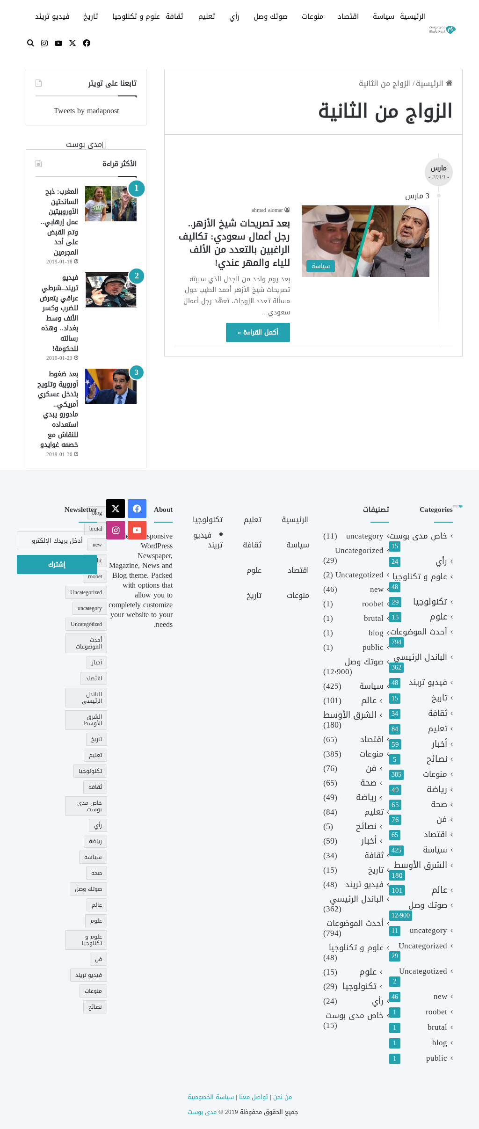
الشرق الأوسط (420, 865)
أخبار (439, 744)
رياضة (437, 789)
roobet (436, 1012)
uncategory (428, 930)
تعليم (206, 16)
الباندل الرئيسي (420, 657)
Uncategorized (423, 946)
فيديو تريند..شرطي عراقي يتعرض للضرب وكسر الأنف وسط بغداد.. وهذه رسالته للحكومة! (59, 313)
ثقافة (174, 16)
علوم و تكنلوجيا (136, 16)
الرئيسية (413, 16)
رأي (234, 16)
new (440, 996)
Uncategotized (423, 971)
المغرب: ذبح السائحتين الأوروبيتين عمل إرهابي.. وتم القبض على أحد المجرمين (59, 222)
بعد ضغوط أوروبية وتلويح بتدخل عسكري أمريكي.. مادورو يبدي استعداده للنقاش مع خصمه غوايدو (57, 409)
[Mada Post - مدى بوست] (442, 30)
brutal (437, 1027)
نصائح (437, 759)
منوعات (313, 16)
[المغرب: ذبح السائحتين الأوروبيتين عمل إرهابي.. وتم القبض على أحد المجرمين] (111, 203)
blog (439, 1043)
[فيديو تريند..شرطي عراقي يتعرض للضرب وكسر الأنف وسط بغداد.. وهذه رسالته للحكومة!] (111, 289)
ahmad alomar (267, 210)
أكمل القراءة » (258, 332)
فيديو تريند (52, 16)
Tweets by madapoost (86, 110)
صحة (439, 804)
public (436, 1058)
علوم (438, 617)
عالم (439, 890)
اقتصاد (348, 16)
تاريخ (91, 16)
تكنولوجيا (430, 602)
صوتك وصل (271, 16)
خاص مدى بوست (418, 536)
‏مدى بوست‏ (84, 144)
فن (441, 819)
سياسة (383, 16)
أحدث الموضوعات (418, 632)
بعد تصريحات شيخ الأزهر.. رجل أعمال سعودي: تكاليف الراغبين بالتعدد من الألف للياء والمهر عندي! (234, 242)
